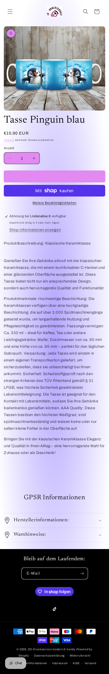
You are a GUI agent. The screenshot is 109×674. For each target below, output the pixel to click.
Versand (9, 140)
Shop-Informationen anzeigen (35, 230)
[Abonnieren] (82, 573)
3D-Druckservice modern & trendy (52, 649)
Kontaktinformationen (32, 663)
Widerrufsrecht (80, 655)
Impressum (60, 663)
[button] (10, 11)
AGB (76, 663)
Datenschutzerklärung (49, 655)
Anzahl (9, 148)
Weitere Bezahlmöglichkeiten (54, 203)
